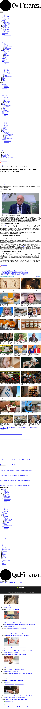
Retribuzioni (6, 507)
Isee (2, 561)
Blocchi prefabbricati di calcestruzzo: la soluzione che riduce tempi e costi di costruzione (15, 439)
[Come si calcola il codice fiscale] (21, 607)
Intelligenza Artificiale (8, 76)
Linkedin (3, 184)
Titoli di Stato (6, 55)
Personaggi (4, 108)
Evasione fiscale (7, 496)
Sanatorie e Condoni (5, 548)
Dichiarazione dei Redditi (8, 134)
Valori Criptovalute (7, 72)
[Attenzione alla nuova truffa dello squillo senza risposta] (21, 704)
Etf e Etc (5, 52)
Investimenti (6, 15)
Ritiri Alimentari (7, 106)
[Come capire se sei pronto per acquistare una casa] (21, 641)
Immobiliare (4, 26)
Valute (5, 57)
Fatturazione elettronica (6, 560)
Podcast (3, 60)
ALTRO (1, 82)
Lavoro (3, 21)
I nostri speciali (4, 59)
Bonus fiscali (6, 494)
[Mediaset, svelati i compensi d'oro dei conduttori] (21, 678)
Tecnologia (4, 74)
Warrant (5, 54)
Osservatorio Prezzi (5, 40)
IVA (3, 550)
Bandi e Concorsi (7, 23)
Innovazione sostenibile (8, 46)
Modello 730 (4, 564)
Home (3, 164)
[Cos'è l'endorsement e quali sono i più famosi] (21, 660)
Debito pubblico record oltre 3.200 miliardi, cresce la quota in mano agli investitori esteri (15, 485)
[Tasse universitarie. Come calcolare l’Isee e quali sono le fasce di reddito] (21, 690)
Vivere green (6, 49)
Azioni (5, 53)
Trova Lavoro (6, 22)
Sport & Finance (5, 33)
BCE (3, 555)
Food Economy (7, 29)
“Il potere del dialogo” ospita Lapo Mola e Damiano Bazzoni (10, 454)
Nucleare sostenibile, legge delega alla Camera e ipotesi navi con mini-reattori (15, 270)
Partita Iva (6, 66)
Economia (4, 13)
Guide (3, 61)
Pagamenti (4, 540)
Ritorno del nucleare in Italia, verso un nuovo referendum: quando (13, 271)
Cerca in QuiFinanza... (3, 581)
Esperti (3, 79)
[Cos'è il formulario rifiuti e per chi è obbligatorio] (21, 675)
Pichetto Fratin (7, 225)
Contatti (3, 80)
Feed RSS (16, 582)
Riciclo (5, 47)
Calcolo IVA (6, 69)
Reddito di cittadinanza (6, 542)
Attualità (3, 78)
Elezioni (5, 39)
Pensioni (3, 20)
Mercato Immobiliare (5, 510)
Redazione (4, 533)
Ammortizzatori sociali (6, 549)
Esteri (3, 41)
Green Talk (6, 45)
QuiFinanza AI (4, 25)
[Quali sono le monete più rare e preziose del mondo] (21, 626)
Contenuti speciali (3, 582)
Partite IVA (6, 509)
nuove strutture (20, 253)
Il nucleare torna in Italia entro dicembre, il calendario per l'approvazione (14, 274)
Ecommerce (4, 544)
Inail (3, 563)
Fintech (5, 75)
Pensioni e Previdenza (8, 67)
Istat (3, 558)
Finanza (5, 14)
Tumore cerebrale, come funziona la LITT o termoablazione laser (11, 434)
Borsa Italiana (6, 51)
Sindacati (3, 553)
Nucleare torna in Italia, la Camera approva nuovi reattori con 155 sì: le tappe (15, 272)
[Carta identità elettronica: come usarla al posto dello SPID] (21, 701)
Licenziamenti (4, 551)
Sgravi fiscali (4, 545)
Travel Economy (7, 31)
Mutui (5, 65)
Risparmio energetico (7, 48)
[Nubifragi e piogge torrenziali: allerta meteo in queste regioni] (21, 697)
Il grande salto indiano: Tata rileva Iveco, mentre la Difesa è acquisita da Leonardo (14, 475)
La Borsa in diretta (5, 154)
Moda (5, 30)
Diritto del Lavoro (7, 24)
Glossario (3, 58)
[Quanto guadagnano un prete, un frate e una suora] (21, 599)
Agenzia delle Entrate (5, 543)
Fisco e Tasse (4, 17)
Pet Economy (6, 32)
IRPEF (3, 552)
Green (3, 42)
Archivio (20, 582)
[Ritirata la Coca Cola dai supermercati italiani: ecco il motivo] (21, 652)
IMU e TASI (4, 557)
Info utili (3, 34)
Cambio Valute (6, 71)
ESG (5, 44)
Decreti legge (4, 538)
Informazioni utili (5, 498)
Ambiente (6, 43)
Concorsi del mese (5, 156)
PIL (2, 559)
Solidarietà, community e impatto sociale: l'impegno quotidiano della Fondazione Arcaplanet (15, 459)
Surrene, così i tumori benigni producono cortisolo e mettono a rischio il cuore (13, 448)
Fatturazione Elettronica (8, 135)
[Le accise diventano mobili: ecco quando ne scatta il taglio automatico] (21, 671)
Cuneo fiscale (4, 562)
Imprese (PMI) (6, 16)
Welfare (3, 546)
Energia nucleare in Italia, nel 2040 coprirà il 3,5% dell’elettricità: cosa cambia (15, 273)
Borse (3, 50)
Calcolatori (4, 68)
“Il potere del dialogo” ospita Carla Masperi (7, 464)
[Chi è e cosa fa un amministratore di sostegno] (21, 667)
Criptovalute (6, 63)
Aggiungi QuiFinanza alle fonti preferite (9, 157)
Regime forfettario (7, 497)
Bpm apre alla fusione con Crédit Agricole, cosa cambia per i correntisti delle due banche (15, 480)
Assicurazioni (6, 62)
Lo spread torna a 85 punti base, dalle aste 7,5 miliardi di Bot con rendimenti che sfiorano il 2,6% (16, 470)
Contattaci (8, 582)
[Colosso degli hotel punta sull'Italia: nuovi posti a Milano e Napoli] (21, 633)
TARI (3, 565)
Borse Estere (6, 56)
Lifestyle (3, 28)
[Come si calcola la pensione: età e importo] (21, 615)
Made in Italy (4, 547)
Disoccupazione (7, 508)
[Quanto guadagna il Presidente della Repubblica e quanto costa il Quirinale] (21, 630)
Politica (3, 38)
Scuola (3, 541)
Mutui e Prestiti (6, 27)
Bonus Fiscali (6, 18)
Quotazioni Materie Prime (8, 73)
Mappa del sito (12, 582)
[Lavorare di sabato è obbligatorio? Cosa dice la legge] (21, 682)
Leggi (5, 19)
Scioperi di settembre (5, 155)
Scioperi (5, 107)
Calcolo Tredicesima (7, 70)
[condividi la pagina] (1, 191)
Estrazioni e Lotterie (7, 35)
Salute (3, 77)
